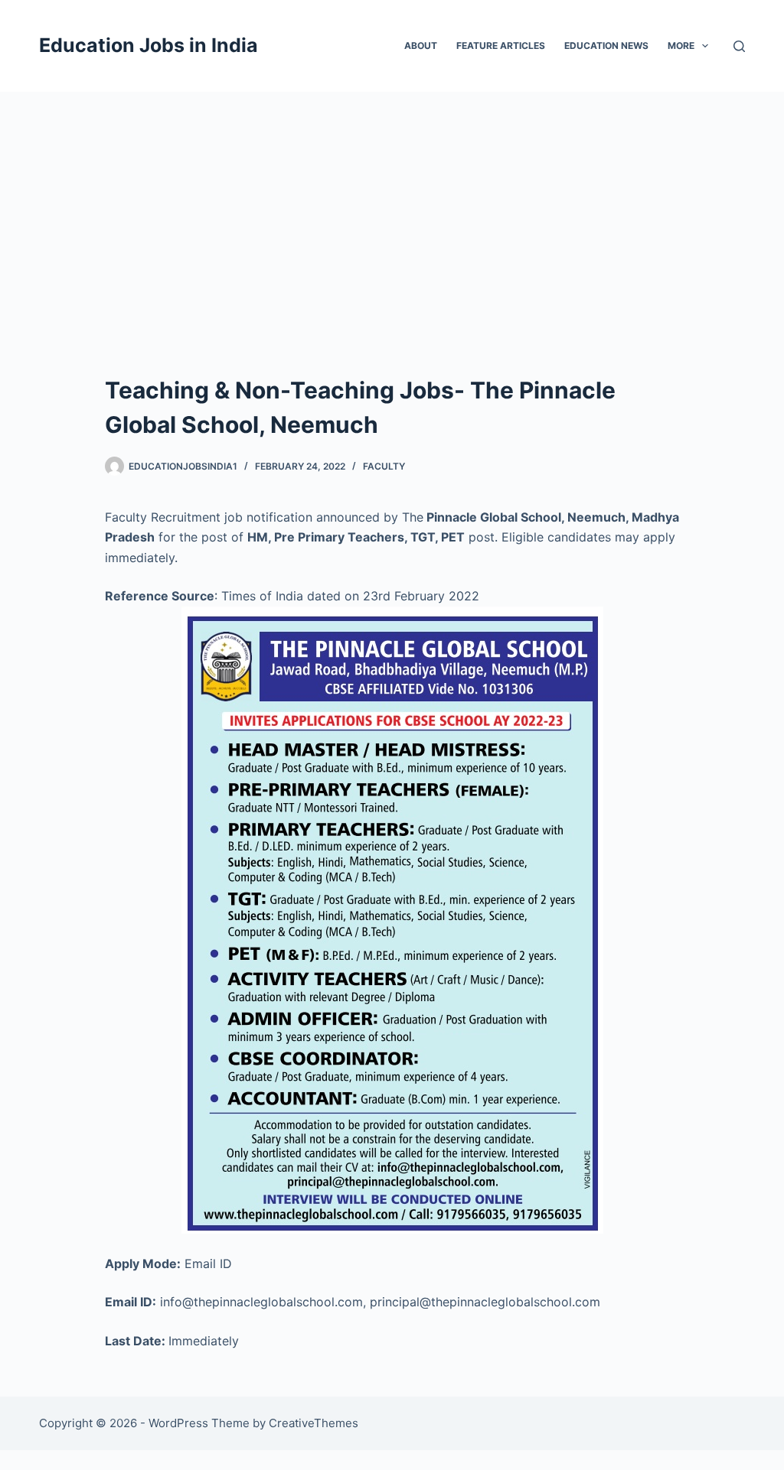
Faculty (384, 466)
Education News (606, 45)
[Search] (739, 46)
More (681, 45)
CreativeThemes (313, 1423)
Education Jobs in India (148, 45)
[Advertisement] (392, 206)
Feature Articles (500, 45)
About (420, 45)
